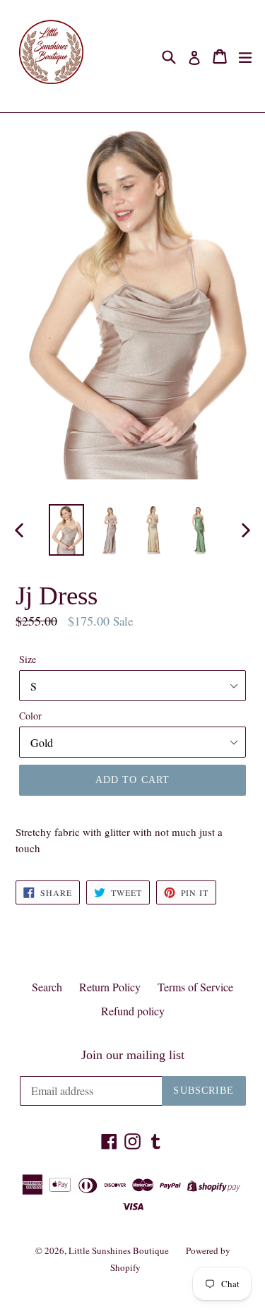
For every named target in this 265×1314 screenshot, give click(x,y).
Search (47, 986)
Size (27, 659)
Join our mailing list (132, 1055)
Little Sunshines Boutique (119, 1250)
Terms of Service (195, 986)
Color (30, 715)
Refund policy (133, 1010)
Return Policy (110, 986)
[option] (66, 530)
